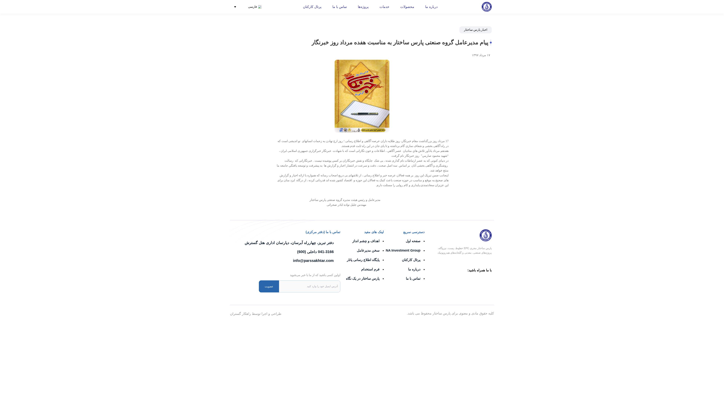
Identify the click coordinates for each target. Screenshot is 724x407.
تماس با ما (339, 7)
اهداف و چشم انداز (366, 241)
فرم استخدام (370, 269)
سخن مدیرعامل (368, 250)
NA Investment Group (403, 250)
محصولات (407, 7)
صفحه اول (413, 241)
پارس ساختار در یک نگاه (363, 278)
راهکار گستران (240, 314)
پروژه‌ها (363, 7)
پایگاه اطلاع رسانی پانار (363, 260)
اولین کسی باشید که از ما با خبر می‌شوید (315, 275)
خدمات (384, 7)
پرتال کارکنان (312, 7)
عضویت (269, 286)
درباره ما (431, 7)
